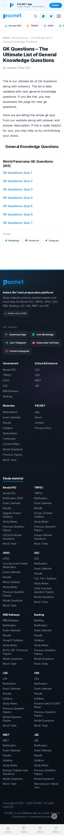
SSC (5, 385)
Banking (7, 396)
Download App (17, 334)
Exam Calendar (11, 417)
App (37, 412)
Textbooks (9, 438)
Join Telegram (17, 342)
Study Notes (10, 433)
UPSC (51, 25)
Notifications (10, 412)
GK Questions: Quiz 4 (18, 197)
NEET (38, 380)
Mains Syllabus (11, 581)
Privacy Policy (43, 427)
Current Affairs (11, 443)
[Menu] (58, 16)
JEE (37, 385)
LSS (37, 369)
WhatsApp (13, 240)
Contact (39, 422)
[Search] (35, 16)
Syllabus (8, 427)
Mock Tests (10, 459)
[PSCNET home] (12, 16)
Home (6, 37)
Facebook (33, 240)
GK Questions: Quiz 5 (18, 206)
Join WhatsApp (45, 334)
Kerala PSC (15, 25)
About (38, 417)
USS (37, 375)
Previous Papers (12, 454)
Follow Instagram (19, 351)
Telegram (53, 240)
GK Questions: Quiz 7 (18, 223)
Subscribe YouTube (47, 342)
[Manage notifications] (54, 816)
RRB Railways (10, 391)
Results (7, 422)
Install (55, 5)
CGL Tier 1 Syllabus (45, 578)
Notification (40, 498)
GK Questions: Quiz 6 (18, 214)
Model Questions (13, 449)
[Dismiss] (4, 5)
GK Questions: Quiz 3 (18, 189)
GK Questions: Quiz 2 (18, 181)
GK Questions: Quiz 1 (17, 172)
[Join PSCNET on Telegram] (50, 16)
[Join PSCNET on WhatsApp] (43, 16)
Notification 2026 (13, 498)
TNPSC (34, 25)
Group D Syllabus (13, 640)
